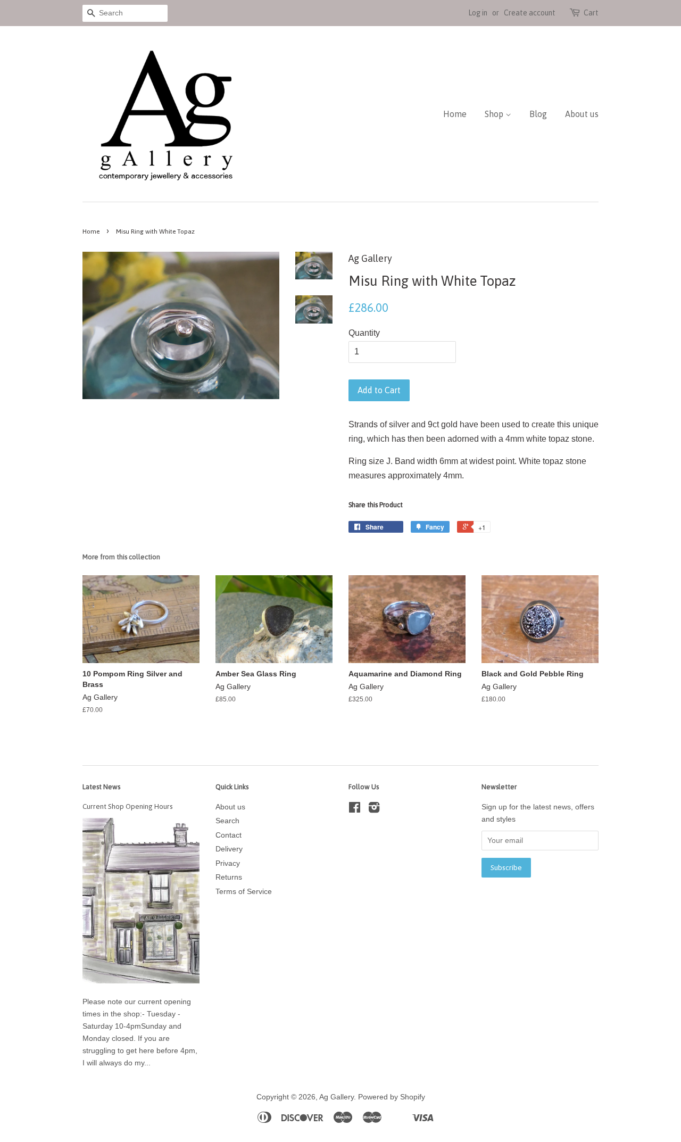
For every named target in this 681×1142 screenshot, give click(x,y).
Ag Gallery (336, 1097)
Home (455, 114)
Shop (495, 114)
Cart (591, 13)
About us (582, 114)
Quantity (364, 332)
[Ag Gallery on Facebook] (354, 810)
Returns (228, 877)
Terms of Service (243, 892)
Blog (538, 114)
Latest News (101, 787)
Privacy (227, 863)
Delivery (229, 849)
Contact (228, 835)
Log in (477, 13)
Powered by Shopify (391, 1097)
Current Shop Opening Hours (127, 806)
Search (227, 821)
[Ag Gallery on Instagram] (374, 810)
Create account (529, 13)
